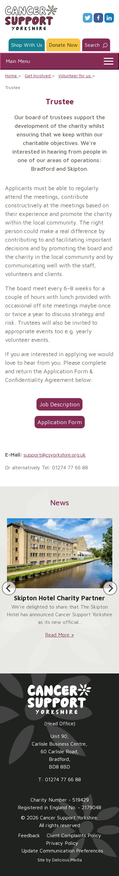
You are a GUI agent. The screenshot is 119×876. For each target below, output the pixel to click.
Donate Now (63, 45)
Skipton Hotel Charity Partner (59, 598)
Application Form (59, 421)
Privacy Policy (62, 843)
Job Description (59, 404)
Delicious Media (67, 860)
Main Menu (18, 61)
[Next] (110, 588)
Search (93, 45)
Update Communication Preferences (62, 850)
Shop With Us (26, 45)
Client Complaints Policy (74, 835)
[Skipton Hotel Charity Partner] (60, 553)
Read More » (59, 635)
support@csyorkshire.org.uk (54, 455)
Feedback (29, 835)
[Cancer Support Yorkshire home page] (31, 17)
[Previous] (9, 588)
